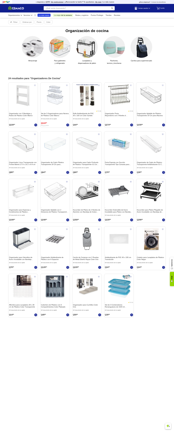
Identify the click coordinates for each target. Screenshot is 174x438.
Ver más (94, 2)
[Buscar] (112, 8)
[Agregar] (35, 125)
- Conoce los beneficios (152, 2)
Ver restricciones (53, 2)
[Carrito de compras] (160, 8)
